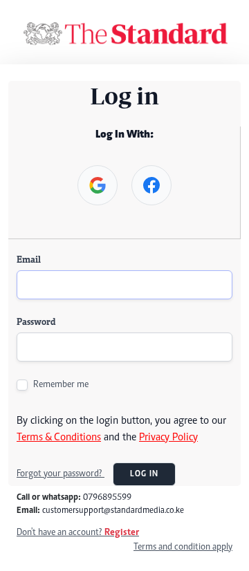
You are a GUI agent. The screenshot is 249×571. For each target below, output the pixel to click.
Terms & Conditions (59, 437)
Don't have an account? (78, 533)
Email (29, 260)
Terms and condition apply (182, 547)
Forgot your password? (60, 474)
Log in (144, 474)
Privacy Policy (168, 437)
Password (36, 323)
